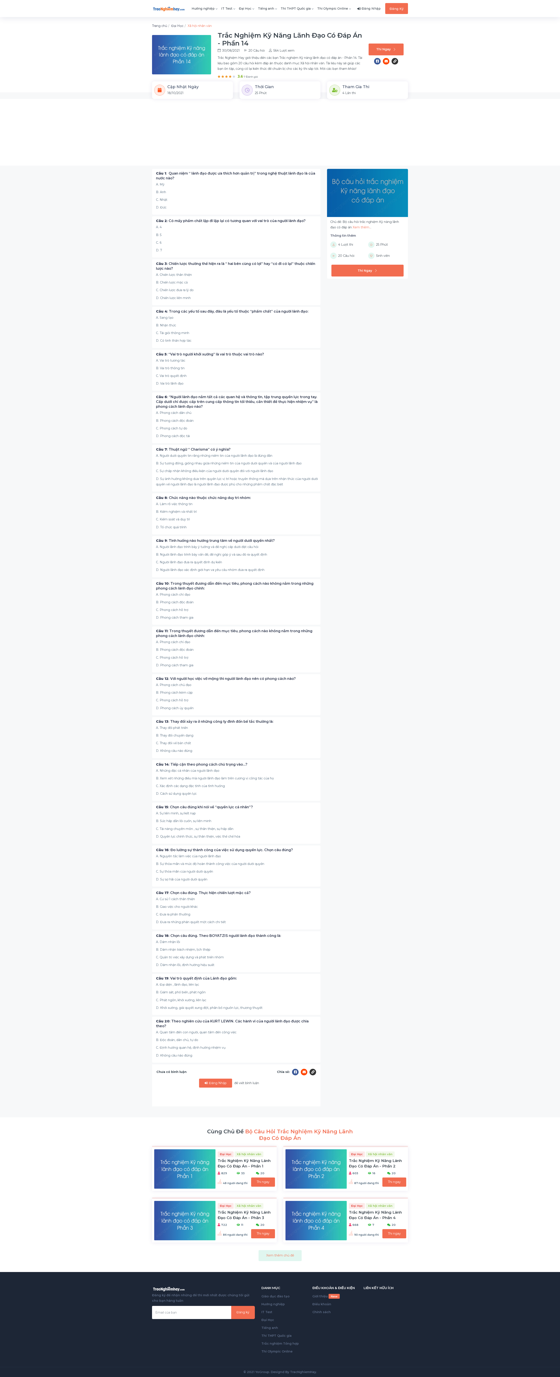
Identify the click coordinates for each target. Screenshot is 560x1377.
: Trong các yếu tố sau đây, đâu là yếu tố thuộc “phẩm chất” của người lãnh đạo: (232, 311)
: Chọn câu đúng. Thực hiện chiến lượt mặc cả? (203, 893)
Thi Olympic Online (332, 8)
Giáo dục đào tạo (275, 1296)
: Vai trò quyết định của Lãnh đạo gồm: (196, 978)
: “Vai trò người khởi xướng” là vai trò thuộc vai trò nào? (210, 354)
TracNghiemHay (303, 1372)
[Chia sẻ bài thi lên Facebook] (378, 61)
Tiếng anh (266, 8)
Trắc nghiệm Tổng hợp (280, 1344)
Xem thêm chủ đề (280, 1255)
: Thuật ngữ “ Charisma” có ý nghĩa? (193, 449)
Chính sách (321, 1312)
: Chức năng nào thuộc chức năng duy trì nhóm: (203, 498)
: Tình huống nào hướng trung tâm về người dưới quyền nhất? (215, 541)
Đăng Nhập (217, 1083)
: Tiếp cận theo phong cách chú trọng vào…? (201, 764)
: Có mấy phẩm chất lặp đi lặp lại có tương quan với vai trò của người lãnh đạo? (231, 221)
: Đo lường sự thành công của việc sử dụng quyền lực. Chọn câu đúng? (224, 850)
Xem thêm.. (362, 227)
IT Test (226, 8)
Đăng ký (242, 1312)
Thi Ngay (383, 49)
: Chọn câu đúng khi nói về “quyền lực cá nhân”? (204, 807)
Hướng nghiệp (203, 8)
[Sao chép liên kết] (395, 61)
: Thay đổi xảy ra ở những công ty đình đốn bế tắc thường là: (214, 721)
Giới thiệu (325, 1296)
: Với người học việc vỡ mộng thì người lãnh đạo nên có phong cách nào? (226, 679)
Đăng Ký (397, 9)
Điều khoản (321, 1304)
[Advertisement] (280, 135)
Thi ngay (263, 1182)
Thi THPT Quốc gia (296, 8)
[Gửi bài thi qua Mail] (387, 61)
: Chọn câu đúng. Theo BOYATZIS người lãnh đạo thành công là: (218, 936)
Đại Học (245, 8)
